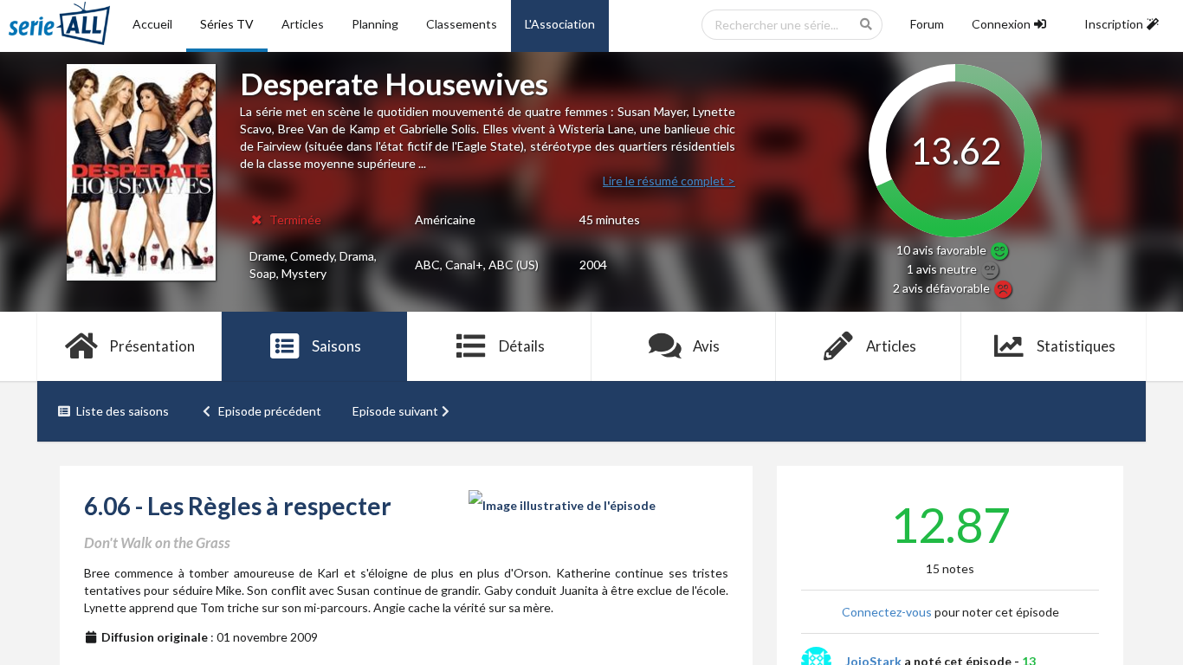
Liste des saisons (122, 411)
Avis (706, 346)
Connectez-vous (887, 611)
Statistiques (1076, 346)
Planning (375, 23)
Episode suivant (395, 411)
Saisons (336, 346)
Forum (927, 23)
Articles (302, 23)
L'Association (560, 23)
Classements (461, 23)
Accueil (152, 23)
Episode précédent (269, 411)
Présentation (152, 346)
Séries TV (227, 23)
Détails (522, 346)
